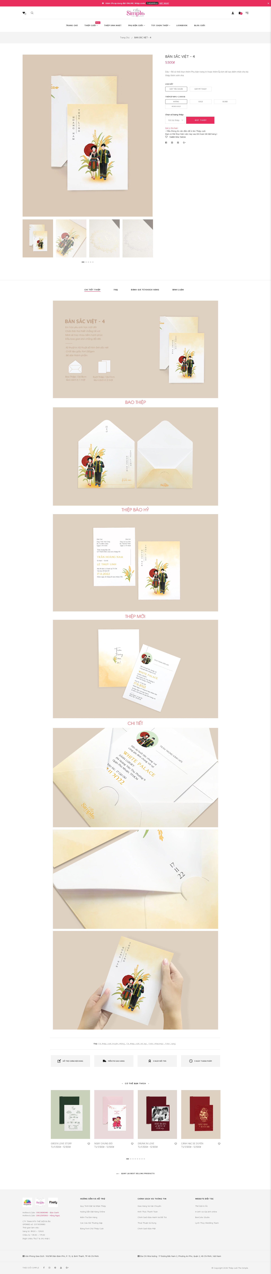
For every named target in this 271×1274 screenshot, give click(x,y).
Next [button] (148, 135)
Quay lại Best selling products (138, 1173)
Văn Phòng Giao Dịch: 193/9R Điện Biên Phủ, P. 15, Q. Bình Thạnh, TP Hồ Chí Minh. (62, 1256)
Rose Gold (176, 106)
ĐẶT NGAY (164, 3)
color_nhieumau (156, 1043)
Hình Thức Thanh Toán (148, 1211)
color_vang (170, 1043)
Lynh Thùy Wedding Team (207, 1223)
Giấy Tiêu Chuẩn (176, 89)
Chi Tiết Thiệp (92, 289)
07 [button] (142, 1158)
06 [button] (139, 1158)
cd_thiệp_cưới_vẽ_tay (136, 1043)
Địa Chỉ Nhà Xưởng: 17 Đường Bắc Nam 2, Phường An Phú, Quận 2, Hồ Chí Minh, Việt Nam (180, 1256)
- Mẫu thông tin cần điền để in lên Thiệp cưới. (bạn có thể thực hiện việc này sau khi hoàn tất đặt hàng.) (191, 131)
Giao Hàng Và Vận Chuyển (149, 1206)
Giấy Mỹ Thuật (200, 89)
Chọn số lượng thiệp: (174, 114)
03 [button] (88, 262)
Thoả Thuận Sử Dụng (147, 1223)
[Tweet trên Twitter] (172, 142)
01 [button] (83, 262)
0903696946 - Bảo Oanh (47, 1212)
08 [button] (144, 1158)
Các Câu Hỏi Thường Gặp (91, 1223)
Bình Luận (178, 289)
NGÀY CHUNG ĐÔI (103, 1143)
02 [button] (86, 262)
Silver (225, 101)
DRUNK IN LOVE (146, 1143)
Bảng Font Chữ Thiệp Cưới (91, 1228)
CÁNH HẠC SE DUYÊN (192, 1143)
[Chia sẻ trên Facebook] (167, 142)
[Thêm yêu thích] (89, 1143)
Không (176, 101)
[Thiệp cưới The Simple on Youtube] (61, 1267)
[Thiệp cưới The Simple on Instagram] (49, 1267)
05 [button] (92, 262)
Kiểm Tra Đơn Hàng (88, 1217)
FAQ (116, 289)
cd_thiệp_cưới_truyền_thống (111, 1043)
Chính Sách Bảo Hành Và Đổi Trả (152, 1217)
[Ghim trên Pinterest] (178, 142)
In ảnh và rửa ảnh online (206, 1211)
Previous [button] (27, 135)
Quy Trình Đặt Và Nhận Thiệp (93, 1206)
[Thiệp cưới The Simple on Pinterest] (55, 1267)
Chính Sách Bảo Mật (147, 1228)
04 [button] (90, 262)
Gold (200, 101)
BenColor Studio (202, 1217)
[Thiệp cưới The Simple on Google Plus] (67, 1267)
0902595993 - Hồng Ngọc (48, 1215)
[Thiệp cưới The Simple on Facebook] (43, 1267)
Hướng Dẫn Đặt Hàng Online (92, 1211)
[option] (88, 136)
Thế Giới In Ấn (201, 1206)
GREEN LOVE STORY (61, 1143)
